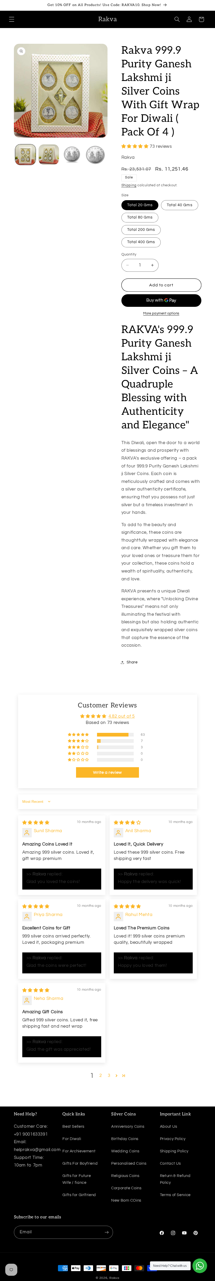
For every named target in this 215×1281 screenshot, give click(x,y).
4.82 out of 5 (122, 716)
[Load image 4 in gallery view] (95, 154)
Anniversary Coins (127, 1127)
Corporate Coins (126, 1188)
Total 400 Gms (141, 242)
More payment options (161, 313)
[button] (12, 19)
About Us (168, 1127)
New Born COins (126, 1200)
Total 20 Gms (140, 205)
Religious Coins (125, 1176)
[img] (36, 822)
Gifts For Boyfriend (80, 1163)
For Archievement (78, 1151)
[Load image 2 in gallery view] (49, 154)
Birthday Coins (124, 1139)
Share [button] (132, 662)
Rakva (114, 1278)
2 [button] (100, 1075)
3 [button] (109, 1075)
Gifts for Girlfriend (79, 1195)
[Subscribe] (106, 1232)
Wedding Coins (125, 1151)
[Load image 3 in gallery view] (72, 154)
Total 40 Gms (179, 205)
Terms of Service (175, 1195)
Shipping (129, 185)
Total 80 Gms (140, 217)
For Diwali (71, 1139)
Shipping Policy (174, 1151)
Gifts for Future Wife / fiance (76, 1179)
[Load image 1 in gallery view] (25, 154)
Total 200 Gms (141, 230)
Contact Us (170, 1163)
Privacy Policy (173, 1139)
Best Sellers (73, 1127)
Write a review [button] (107, 772)
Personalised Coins (128, 1163)
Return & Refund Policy (175, 1179)
